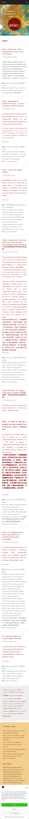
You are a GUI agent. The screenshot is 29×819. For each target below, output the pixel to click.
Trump (7, 377)
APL (16, 689)
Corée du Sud (19, 695)
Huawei (4, 367)
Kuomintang (8, 703)
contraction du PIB (7, 212)
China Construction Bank (16, 591)
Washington (15, 713)
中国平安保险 (15, 620)
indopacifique (16, 701)
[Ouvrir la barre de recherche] (27, 2)
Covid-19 (15, 212)
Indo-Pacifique (5, 701)
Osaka (9, 512)
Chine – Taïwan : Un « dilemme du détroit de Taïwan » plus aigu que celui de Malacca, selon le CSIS (14, 756)
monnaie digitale (6, 676)
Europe (12, 698)
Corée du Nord (12, 695)
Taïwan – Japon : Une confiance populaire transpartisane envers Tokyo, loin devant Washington (14, 738)
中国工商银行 (6, 620)
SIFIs (19, 613)
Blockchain (11, 671)
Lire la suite (23, 78)
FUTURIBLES (11, 776)
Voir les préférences (14, 813)
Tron (18, 156)
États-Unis (21, 212)
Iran (20, 701)
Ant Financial (12, 574)
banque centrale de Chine (11, 88)
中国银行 (22, 623)
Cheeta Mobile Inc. (20, 671)
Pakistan (21, 706)
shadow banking (13, 613)
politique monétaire (7, 222)
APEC (5, 362)
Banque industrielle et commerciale (11, 581)
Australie (11, 692)
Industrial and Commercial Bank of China (13, 606)
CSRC (12, 603)
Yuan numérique (15, 159)
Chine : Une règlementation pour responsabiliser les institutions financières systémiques (12, 535)
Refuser (14, 809)
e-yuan (21, 154)
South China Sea (6, 711)
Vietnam (10, 713)
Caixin (20, 88)
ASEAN (19, 690)
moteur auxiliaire (11, 217)
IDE (8, 367)
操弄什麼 (15, 519)
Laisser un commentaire (10, 161)
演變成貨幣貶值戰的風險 (12, 521)
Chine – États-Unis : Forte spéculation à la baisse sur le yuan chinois (12, 51)
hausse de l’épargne (7, 214)
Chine (5, 210)
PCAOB (14, 370)
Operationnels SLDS (8, 782)
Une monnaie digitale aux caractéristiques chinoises (12, 637)
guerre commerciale (7, 365)
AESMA (5, 776)
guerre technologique (19, 365)
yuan (19, 517)
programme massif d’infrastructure (11, 227)
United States (5, 713)
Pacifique (16, 706)
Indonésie (11, 701)
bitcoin (6, 671)
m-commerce (19, 673)
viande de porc (14, 379)
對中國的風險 (8, 519)
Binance (10, 151)
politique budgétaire (16, 219)
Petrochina (9, 372)
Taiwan (11, 711)
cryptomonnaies (14, 154)
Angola (13, 690)
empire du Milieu (19, 603)
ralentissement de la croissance (10, 229)
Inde (19, 698)
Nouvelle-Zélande (11, 706)
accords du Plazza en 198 (11, 504)
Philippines (5, 708)
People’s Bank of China (12, 608)
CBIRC (18, 586)
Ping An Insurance (7, 610)
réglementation (17, 610)
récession (22, 229)
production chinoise (17, 224)
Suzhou (14, 156)
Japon (21, 509)
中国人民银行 (17, 93)
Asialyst (22, 770)
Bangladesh (16, 692)
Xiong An (7, 159)
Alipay (6, 151)
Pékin (17, 512)
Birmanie (20, 692)
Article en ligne (8, 358)
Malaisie (11, 703)
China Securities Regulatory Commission (13, 593)
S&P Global (9, 93)
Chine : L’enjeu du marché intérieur (12, 170)
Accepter (14, 805)
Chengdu (15, 151)
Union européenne (22, 711)
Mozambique (5, 706)
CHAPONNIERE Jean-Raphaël (12, 205)
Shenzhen (9, 156)
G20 (14, 507)
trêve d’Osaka (13, 517)
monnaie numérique (17, 676)
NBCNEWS (19, 276)
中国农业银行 (22, 618)
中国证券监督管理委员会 (11, 623)
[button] (27, 787)
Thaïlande (17, 711)
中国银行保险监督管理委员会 (11, 625)
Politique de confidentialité (9, 816)
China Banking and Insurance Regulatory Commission (13, 588)
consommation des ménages (15, 210)
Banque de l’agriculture (16, 579)
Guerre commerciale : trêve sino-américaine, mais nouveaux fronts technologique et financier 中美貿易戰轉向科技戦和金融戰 (14, 244)
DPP (9, 698)
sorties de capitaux (13, 514)
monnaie (4, 512)
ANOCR (5, 767)
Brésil (24, 692)
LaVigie (5, 780)
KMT (4, 703)
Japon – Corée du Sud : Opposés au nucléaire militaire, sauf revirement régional (12, 744)
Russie (15, 708)
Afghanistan (5, 689)
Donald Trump (16, 362)
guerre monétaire (14, 509)
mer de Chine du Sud (18, 703)
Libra (24, 154)
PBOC (11, 90)
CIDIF (4, 772)
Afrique (9, 690)
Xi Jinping (22, 379)
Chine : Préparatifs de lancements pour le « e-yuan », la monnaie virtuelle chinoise (14, 103)
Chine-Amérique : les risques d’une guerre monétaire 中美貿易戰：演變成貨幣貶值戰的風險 (14, 393)
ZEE (24, 713)
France (15, 698)
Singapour (19, 708)
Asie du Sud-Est (5, 692)
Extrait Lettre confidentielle (11, 83)
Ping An (22, 608)
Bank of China (20, 574)
